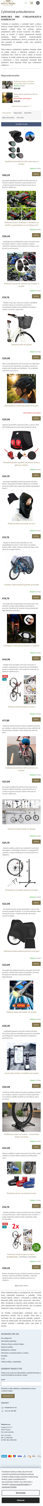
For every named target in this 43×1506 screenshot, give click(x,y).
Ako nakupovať (6, 1338)
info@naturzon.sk (11, 1407)
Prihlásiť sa (8, 1396)
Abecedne (20, 118)
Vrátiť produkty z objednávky (11, 1362)
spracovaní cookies (9, 1487)
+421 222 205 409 (10, 1411)
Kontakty (4, 1356)
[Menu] (38, 3)
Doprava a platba (7, 1347)
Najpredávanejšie (8, 118)
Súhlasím (21, 1500)
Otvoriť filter (21, 124)
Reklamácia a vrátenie (8, 1350)
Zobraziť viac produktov (20, 106)
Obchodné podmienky (8, 1341)
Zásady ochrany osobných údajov (12, 1344)
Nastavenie (20, 1493)
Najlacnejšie (18, 113)
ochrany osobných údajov (19, 1484)
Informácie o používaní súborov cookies (15, 1353)
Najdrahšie (28, 113)
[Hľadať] (26, 3)
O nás (3, 1359)
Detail (36, 174)
